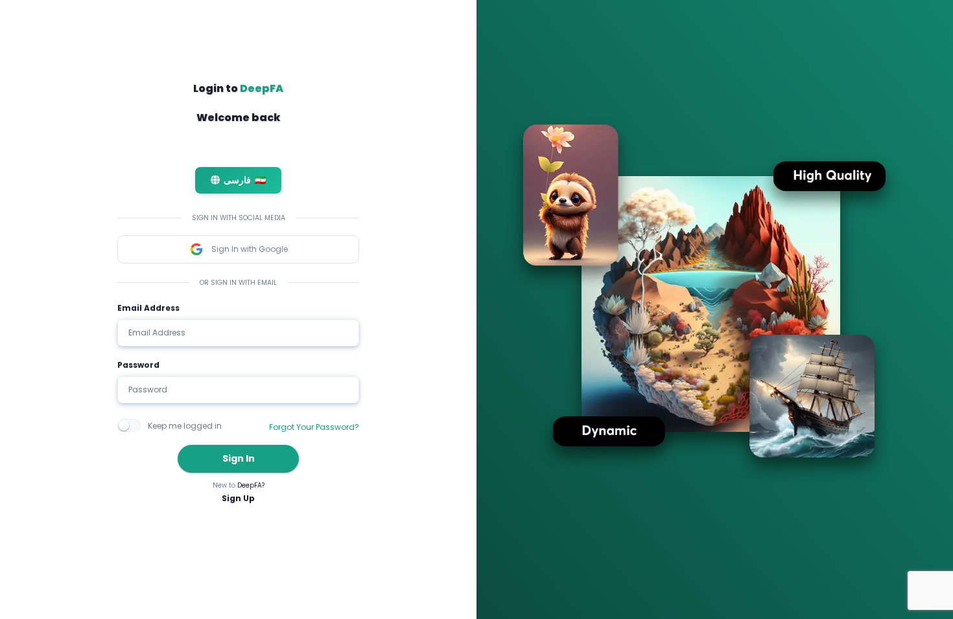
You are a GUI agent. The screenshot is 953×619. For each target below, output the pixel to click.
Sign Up (238, 498)
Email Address (148, 307)
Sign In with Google (249, 248)
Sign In (238, 458)
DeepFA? (251, 485)
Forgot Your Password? (314, 427)
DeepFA (261, 88)
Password (138, 364)
